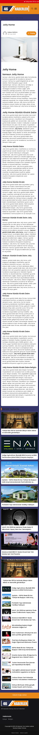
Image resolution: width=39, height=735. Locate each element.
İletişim (10, 719)
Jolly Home (18, 129)
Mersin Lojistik (24, 733)
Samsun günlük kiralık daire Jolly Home (19, 231)
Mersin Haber (15, 733)
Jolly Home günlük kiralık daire (24, 354)
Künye (5, 719)
